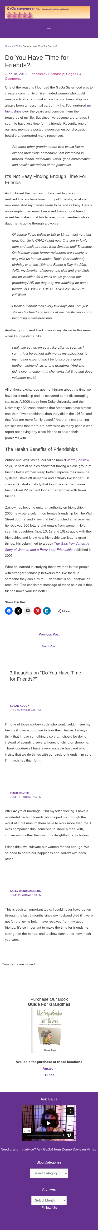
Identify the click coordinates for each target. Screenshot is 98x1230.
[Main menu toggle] (49, 30)
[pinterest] (5, 1219)
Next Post (49, 646)
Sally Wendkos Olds (25, 890)
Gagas (71, 74)
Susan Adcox (19, 705)
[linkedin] (18, 1219)
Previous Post (49, 634)
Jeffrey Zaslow (78, 460)
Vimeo (91, 1149)
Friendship (37, 74)
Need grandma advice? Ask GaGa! (27, 1149)
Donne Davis (71, 1149)
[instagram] (30, 1219)
